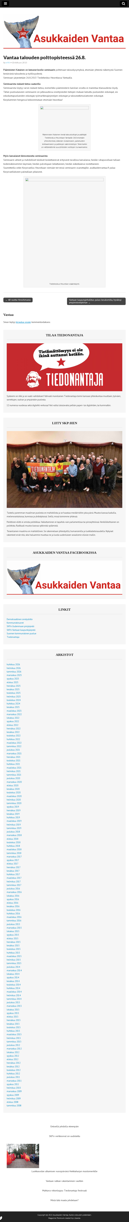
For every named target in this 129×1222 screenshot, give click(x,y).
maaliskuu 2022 (14, 742)
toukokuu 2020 (13, 792)
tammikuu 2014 (14, 999)
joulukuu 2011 (13, 1077)
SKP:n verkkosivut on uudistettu (64, 1136)
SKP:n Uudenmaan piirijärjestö (20, 626)
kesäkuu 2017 (13, 870)
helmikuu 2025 (14, 696)
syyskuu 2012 (13, 1055)
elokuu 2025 (12, 682)
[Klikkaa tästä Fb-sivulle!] (64, 593)
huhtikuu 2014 (13, 988)
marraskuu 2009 (14, 1091)
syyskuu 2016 (13, 899)
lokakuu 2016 (13, 895)
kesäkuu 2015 (13, 945)
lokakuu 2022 (13, 717)
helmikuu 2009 (14, 1098)
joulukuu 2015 (13, 924)
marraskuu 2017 (14, 856)
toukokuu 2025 (13, 693)
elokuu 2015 (12, 938)
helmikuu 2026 (14, 668)
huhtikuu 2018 (13, 846)
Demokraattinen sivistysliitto (20, 619)
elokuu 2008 (12, 1102)
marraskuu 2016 (14, 892)
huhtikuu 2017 (13, 874)
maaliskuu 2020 (14, 796)
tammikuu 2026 (14, 671)
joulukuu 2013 (13, 1002)
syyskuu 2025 (13, 678)
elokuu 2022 (12, 725)
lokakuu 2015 (13, 931)
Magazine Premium (56, 1218)
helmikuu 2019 (14, 824)
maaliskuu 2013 (14, 1034)
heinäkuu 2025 (13, 685)
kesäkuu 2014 (13, 981)
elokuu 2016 (12, 902)
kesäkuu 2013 (13, 1023)
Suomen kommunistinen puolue (21, 633)
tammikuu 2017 (14, 885)
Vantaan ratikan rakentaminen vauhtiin (64, 1180)
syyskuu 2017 (13, 860)
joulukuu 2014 (13, 967)
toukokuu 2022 (13, 735)
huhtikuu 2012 (13, 1073)
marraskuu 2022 (14, 714)
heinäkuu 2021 (13, 757)
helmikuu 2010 (14, 1087)
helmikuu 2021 (14, 771)
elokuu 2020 (12, 785)
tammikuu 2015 (14, 963)
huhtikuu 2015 (13, 952)
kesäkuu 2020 (13, 789)
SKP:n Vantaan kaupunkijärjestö (21, 630)
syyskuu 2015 (13, 934)
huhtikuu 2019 (13, 817)
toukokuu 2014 (13, 984)
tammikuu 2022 (14, 746)
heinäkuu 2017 (13, 867)
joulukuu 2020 (13, 778)
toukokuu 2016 (13, 910)
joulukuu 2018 (13, 831)
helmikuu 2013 (14, 1038)
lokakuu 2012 (13, 1052)
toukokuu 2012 (13, 1070)
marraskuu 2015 (14, 927)
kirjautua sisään (23, 322)
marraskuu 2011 (14, 1080)
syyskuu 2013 (13, 1013)
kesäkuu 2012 (13, 1066)
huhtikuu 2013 (13, 1030)
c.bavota (77, 1218)
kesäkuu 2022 (13, 732)
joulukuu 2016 (13, 888)
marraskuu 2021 (14, 753)
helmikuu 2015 (14, 959)
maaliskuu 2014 (14, 991)
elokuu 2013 (12, 1016)
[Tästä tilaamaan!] (64, 390)
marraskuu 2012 (14, 1048)
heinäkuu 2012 (13, 1062)
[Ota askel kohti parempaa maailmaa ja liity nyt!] (64, 507)
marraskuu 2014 (14, 970)
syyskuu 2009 (13, 1095)
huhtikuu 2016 (13, 913)
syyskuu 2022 (13, 721)
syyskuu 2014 (13, 977)
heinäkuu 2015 (13, 942)
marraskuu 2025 (14, 675)
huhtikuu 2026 (13, 664)
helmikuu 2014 (14, 995)
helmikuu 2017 (14, 881)
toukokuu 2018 (13, 842)
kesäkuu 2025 (13, 689)
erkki (8, 62)
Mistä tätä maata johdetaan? (65, 1200)
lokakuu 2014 (13, 974)
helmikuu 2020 (14, 799)
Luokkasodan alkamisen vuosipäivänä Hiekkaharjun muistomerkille (64, 1171)
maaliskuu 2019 (14, 821)
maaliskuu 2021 (14, 767)
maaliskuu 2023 (14, 710)
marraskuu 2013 (14, 1006)
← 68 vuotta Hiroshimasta (18, 299)
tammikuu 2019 (14, 828)
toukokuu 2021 (13, 760)
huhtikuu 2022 (13, 739)
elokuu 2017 (12, 863)
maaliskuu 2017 (14, 877)
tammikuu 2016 (14, 920)
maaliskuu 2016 (14, 917)
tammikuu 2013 (14, 1041)
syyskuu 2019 (13, 806)
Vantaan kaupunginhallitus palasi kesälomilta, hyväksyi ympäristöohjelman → (95, 301)
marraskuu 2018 (14, 835)
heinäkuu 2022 (13, 728)
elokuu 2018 (12, 838)
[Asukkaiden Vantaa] (64, 29)
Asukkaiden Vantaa (60, 1215)
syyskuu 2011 (13, 1084)
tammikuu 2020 (14, 803)
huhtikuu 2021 (13, 764)
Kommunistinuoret (15, 622)
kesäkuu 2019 (13, 814)
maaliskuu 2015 (14, 956)
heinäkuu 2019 (13, 810)
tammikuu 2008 (14, 1105)
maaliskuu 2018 (14, 849)
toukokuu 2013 (13, 1027)
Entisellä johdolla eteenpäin (65, 1126)
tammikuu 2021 (14, 774)
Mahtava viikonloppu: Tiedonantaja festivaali (64, 1190)
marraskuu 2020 (14, 782)
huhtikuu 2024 (13, 703)
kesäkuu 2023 (13, 707)
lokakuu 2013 (13, 1009)
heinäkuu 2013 (13, 1020)
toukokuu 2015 (13, 949)
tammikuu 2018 (14, 853)
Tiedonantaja (13, 637)
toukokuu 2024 (13, 700)
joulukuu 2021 (13, 749)
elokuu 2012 (12, 1059)
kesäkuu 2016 (13, 906)
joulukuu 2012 (13, 1045)
